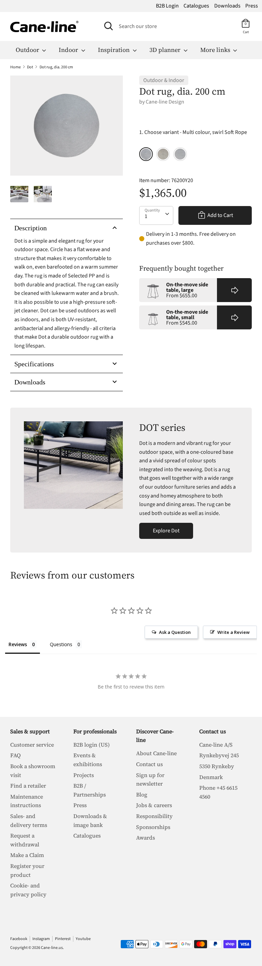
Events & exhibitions (87, 759)
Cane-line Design (165, 102)
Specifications (34, 364)
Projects (83, 775)
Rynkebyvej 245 (219, 755)
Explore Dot (166, 530)
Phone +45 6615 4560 (218, 792)
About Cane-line (156, 753)
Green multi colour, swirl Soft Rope (180, 154)
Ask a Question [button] (175, 632)
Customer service (32, 744)
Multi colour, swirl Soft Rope (146, 154)
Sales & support (30, 731)
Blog (141, 794)
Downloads (227, 6)
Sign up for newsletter (150, 779)
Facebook (18, 939)
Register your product (27, 870)
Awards (145, 837)
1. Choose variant (193, 132)
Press (251, 6)
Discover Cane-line (155, 735)
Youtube (83, 939)
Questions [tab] (61, 644)
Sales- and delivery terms (28, 820)
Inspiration (114, 49)
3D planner (165, 49)
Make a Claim (27, 855)
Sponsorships (153, 827)
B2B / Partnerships (89, 790)
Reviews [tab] (18, 644)
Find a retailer (28, 785)
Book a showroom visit (32, 770)
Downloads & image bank (90, 820)
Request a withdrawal (24, 840)
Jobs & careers (154, 805)
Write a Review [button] (233, 632)
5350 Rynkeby (216, 766)
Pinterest (63, 939)
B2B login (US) (91, 744)
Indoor (69, 49)
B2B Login (167, 6)
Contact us (149, 764)
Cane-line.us (52, 948)
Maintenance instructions (26, 801)
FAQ (15, 755)
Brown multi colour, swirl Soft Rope (163, 154)
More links (216, 49)
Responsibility (154, 816)
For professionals (95, 731)
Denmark (211, 777)
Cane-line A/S (216, 744)
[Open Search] (108, 26)
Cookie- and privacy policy (28, 890)
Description (30, 228)
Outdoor (28, 49)
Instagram (41, 939)
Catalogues (196, 6)
